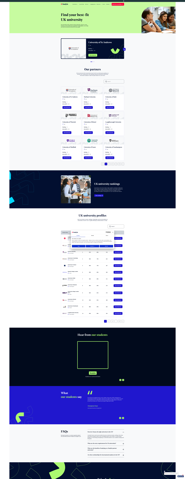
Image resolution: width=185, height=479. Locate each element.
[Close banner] (112, 232)
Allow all (106, 246)
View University (67, 107)
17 (119, 321)
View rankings (98, 195)
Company (107, 4)
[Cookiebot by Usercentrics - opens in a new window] (106, 232)
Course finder (81, 4)
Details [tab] (92, 235)
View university (93, 55)
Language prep (93, 4)
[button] (124, 49)
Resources (98, 4)
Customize (92, 246)
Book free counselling (117, 4)
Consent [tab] (78, 235)
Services (86, 4)
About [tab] (107, 235)
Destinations (75, 4)
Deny (79, 246)
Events (104, 4)
